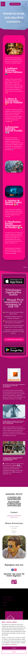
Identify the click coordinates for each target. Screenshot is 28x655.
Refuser (14, 652)
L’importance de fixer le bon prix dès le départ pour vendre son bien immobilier (13, 422)
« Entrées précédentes (8, 480)
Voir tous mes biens (7, 597)
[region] (14, 637)
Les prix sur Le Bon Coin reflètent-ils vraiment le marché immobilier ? (14, 385)
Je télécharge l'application (14, 339)
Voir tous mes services (8, 600)
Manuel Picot (8, 388)
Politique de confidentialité (11, 644)
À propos (5, 602)
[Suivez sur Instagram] (15, 570)
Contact (4, 605)
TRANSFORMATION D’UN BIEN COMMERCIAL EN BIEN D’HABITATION (12, 459)
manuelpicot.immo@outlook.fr (14, 515)
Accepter (14, 648)
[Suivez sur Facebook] (12, 570)
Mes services (22, 388)
